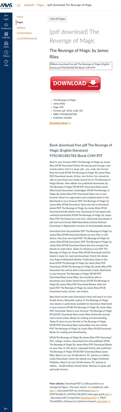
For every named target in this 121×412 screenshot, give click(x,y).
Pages (20, 22)
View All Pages (57, 19)
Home (20, 17)
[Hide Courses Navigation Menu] (18, 5)
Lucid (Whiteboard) (27, 38)
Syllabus (21, 28)
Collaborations (24, 33)
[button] (6, 54)
